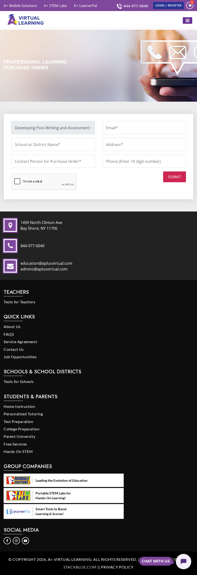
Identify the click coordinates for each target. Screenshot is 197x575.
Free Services (15, 444)
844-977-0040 (136, 6)
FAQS (9, 334)
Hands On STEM (18, 451)
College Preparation (21, 429)
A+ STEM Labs (55, 5)
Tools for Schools (19, 381)
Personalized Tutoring (23, 413)
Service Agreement (20, 341)
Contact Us (14, 349)
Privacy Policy (117, 567)
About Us (12, 326)
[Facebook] (7, 540)
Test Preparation (18, 421)
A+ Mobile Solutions (20, 5)
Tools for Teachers (20, 301)
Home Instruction (19, 406)
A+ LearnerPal (85, 5)
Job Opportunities (20, 356)
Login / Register (168, 5)
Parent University (19, 436)
